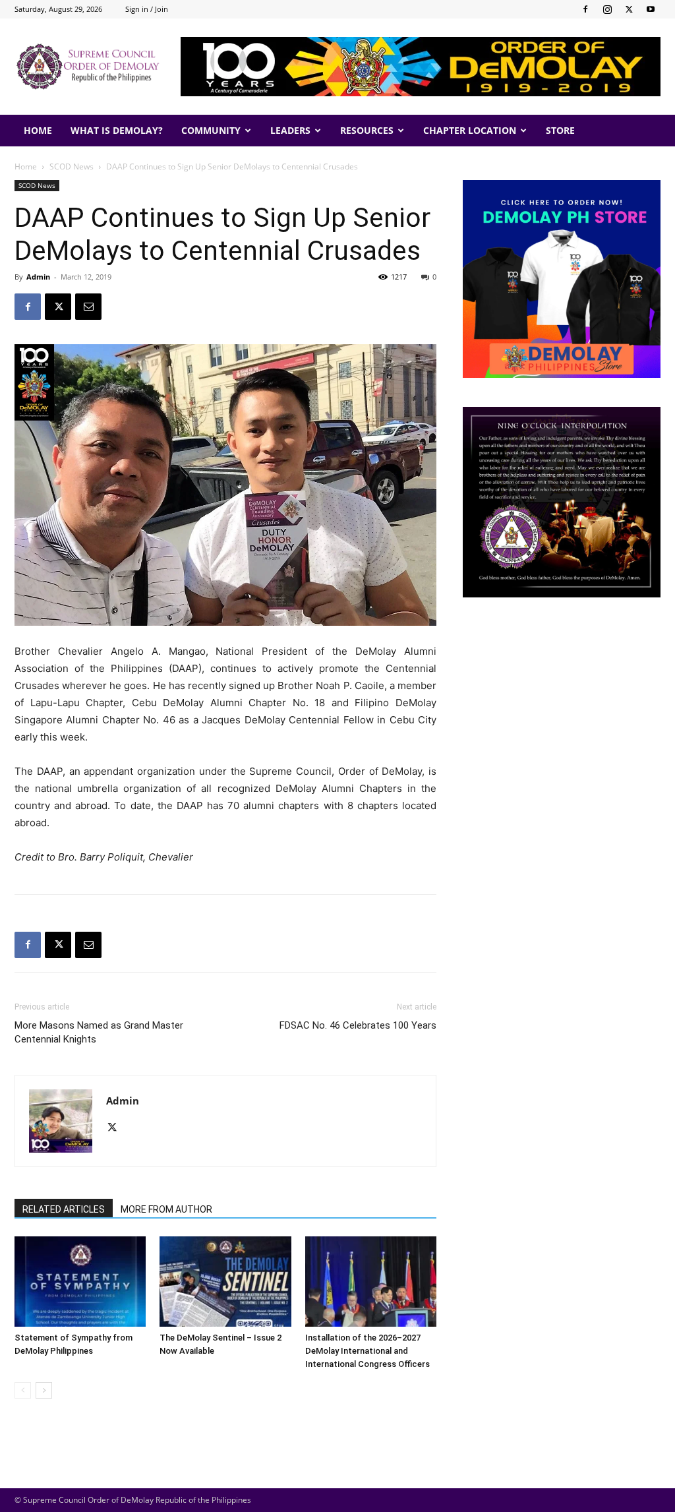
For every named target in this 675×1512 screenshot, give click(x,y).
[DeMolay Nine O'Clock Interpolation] (561, 502)
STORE (560, 130)
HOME (38, 130)
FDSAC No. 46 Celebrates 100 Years (357, 1025)
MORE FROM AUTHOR (166, 1209)
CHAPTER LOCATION (469, 130)
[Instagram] (607, 9)
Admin (38, 277)
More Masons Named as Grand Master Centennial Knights (99, 1032)
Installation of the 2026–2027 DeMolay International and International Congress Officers (367, 1351)
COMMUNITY (211, 130)
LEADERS (290, 130)
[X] (629, 9)
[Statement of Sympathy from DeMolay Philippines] (80, 1281)
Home (26, 166)
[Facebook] (585, 9)
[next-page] (44, 1390)
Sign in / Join (146, 9)
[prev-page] (23, 1390)
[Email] (88, 306)
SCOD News (71, 166)
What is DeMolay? (117, 130)
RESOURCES (367, 130)
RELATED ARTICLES (63, 1209)
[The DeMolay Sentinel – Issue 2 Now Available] (225, 1281)
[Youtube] (650, 9)
